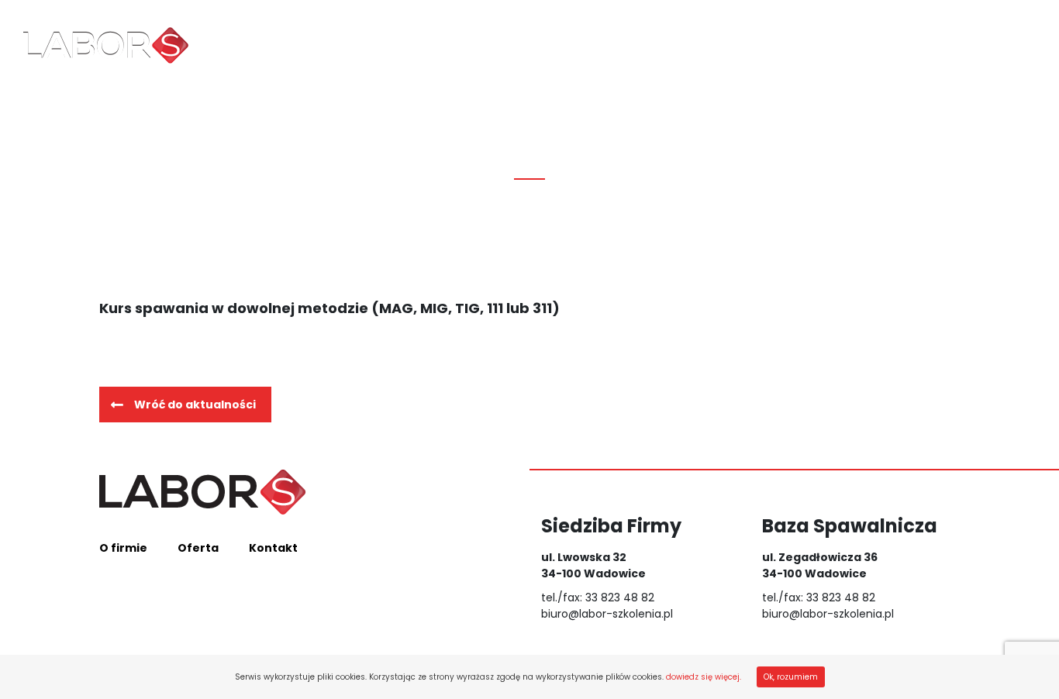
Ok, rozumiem (791, 677)
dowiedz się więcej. (703, 677)
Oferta (412, 45)
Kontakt (509, 45)
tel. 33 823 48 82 (1009, 46)
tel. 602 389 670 (953, 38)
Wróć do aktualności (195, 404)
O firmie (314, 45)
